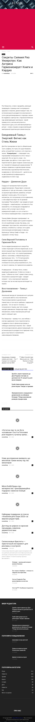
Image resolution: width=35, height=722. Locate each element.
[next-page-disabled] (6, 403)
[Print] (32, 77)
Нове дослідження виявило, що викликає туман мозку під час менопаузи (16, 460)
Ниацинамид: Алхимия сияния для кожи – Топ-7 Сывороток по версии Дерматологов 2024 (10, 360)
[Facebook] (3, 77)
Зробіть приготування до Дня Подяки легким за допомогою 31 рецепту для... (22, 609)
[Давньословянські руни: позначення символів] (6, 651)
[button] (3, 47)
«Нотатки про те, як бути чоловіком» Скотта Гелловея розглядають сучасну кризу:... (15, 432)
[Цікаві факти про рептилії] (6, 642)
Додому (4, 51)
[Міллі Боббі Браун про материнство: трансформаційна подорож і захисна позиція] (17, 476)
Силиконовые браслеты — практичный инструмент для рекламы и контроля (15, 543)
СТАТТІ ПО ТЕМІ (7, 369)
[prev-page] (3, 403)
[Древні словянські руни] (6, 659)
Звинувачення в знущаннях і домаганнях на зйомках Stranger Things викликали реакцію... (22, 627)
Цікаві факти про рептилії (20, 640)
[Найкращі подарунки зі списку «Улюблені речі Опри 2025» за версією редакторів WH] (17, 504)
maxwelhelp (7, 73)
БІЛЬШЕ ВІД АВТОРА (21, 369)
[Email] (28, 77)
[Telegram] (20, 77)
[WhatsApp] (24, 77)
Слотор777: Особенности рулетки (22, 588)
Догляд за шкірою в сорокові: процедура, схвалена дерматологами (15, 528)
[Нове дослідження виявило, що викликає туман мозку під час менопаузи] (17, 448)
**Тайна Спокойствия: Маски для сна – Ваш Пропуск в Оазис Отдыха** (26, 360)
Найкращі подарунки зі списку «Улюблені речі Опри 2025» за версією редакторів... (15, 516)
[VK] (8, 77)
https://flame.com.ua (18, 718)
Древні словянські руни (19, 657)
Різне (8, 51)
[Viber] (16, 77)
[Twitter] (12, 77)
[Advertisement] (17, 26)
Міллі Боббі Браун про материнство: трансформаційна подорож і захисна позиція (16, 488)
